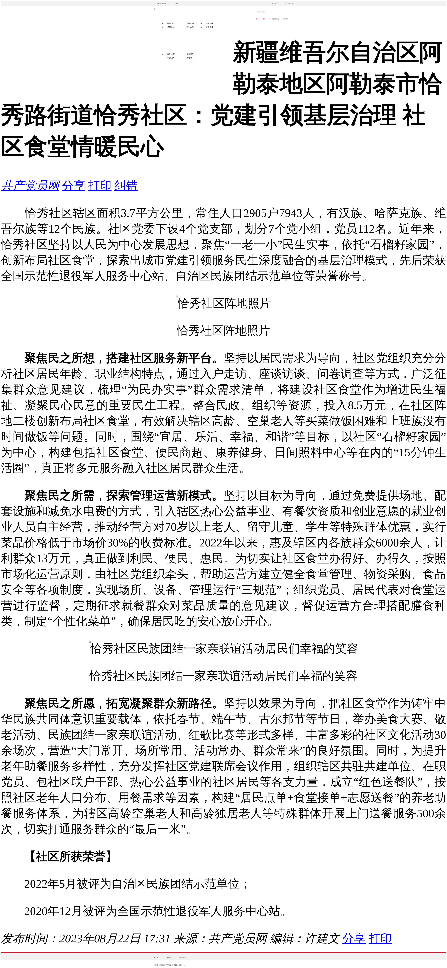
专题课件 (171, 58)
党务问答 (190, 54)
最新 (257, 19)
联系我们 (169, 957)
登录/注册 (275, 3)
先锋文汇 (190, 58)
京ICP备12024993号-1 (177, 965)
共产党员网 (30, 185)
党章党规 (171, 27)
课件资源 (171, 54)
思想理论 (171, 23)
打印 (100, 185)
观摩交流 (209, 27)
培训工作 (209, 23)
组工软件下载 (289, 3)
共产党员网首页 (162, 3)
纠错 (126, 185)
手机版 (176, 3)
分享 (73, 185)
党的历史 (190, 23)
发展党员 (285, 19)
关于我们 (157, 957)
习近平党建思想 (274, 19)
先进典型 (190, 27)
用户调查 (182, 957)
